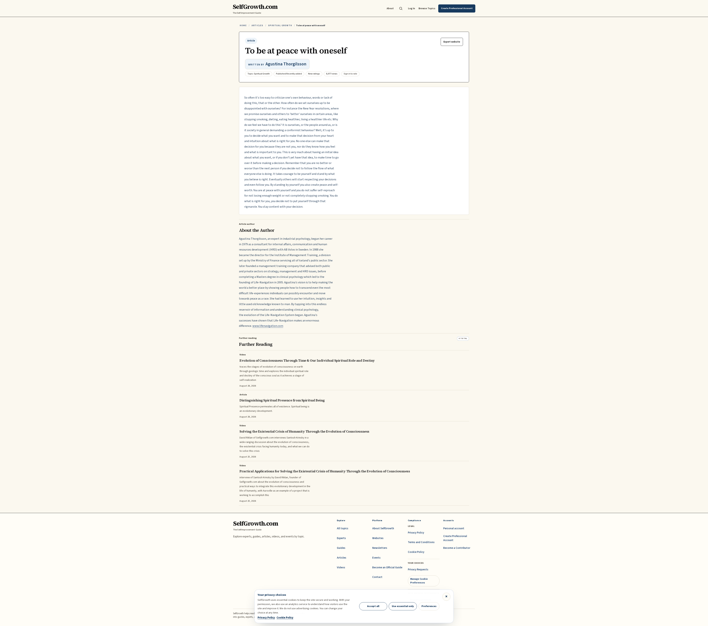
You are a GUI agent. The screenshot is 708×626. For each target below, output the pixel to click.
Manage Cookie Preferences (419, 580)
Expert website (451, 41)
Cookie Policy (416, 552)
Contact (377, 577)
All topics (342, 528)
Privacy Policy (416, 533)
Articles (257, 25)
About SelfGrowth (383, 528)
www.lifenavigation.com (267, 326)
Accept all (373, 606)
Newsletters (379, 548)
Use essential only (403, 606)
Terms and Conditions (421, 542)
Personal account (453, 528)
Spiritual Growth (280, 25)
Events (376, 558)
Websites (378, 538)
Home (243, 25)
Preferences (428, 606)
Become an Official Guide (387, 567)
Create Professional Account (455, 538)
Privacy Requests (418, 569)
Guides (341, 548)
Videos (341, 567)
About (390, 8)
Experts (341, 538)
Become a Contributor (456, 548)
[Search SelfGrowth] (401, 8)
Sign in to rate (350, 73)
